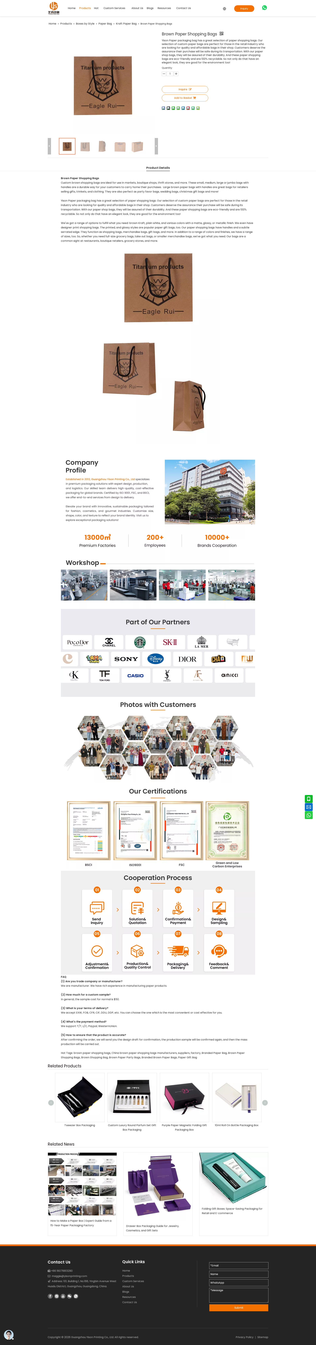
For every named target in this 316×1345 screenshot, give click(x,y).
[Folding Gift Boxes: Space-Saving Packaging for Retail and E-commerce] (233, 1178)
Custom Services (133, 1281)
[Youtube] (63, 1296)
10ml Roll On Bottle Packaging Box (184, 1125)
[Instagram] (56, 1296)
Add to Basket (183, 98)
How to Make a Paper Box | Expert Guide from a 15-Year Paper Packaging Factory (80, 1223)
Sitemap (262, 1337)
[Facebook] (50, 1296)
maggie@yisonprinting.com (69, 1276)
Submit (238, 1308)
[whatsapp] (264, 8)
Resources (129, 1297)
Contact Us (129, 1302)
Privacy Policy (244, 1337)
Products (128, 1276)
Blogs (125, 1292)
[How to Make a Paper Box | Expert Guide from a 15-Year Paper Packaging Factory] (82, 1184)
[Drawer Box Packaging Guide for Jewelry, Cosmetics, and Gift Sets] (158, 1187)
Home (126, 1271)
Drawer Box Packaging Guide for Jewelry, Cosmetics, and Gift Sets (152, 1228)
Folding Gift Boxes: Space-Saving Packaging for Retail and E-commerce (232, 1211)
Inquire (183, 89)
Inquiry (244, 8)
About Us (128, 1286)
